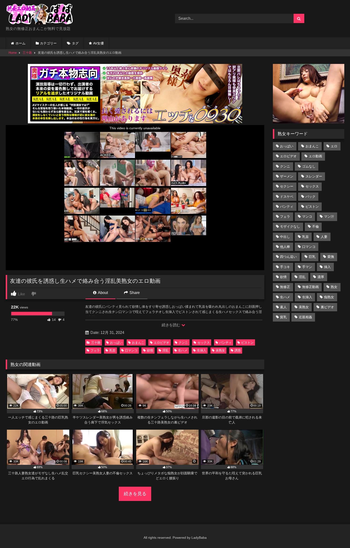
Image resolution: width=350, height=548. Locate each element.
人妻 (324, 237)
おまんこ (138, 342)
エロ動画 (315, 156)
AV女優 (98, 43)
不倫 (315, 226)
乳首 (112, 350)
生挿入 (201, 350)
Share (134, 293)
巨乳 (312, 257)
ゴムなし (308, 166)
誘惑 (238, 350)
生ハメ (182, 350)
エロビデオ (161, 342)
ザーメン (286, 176)
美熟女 (220, 350)
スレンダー (313, 176)
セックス (203, 342)
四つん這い (288, 257)
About (102, 293)
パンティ (225, 342)
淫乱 (165, 350)
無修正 (285, 287)
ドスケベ (286, 196)
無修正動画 (310, 287)
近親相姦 (305, 317)
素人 (283, 307)
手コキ (285, 267)
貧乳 (283, 317)
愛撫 (330, 257)
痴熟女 (329, 297)
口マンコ (131, 350)
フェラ (95, 350)
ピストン (247, 342)
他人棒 (285, 247)
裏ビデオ (327, 307)
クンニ (183, 342)
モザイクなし (290, 226)
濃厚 (320, 277)
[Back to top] (335, 533)
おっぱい (116, 342)
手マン (307, 267)
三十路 (27, 52)
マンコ (307, 216)
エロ (334, 146)
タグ (75, 43)
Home (13, 52)
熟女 (334, 287)
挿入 (327, 267)
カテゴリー (48, 43)
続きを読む (171, 325)
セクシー (286, 186)
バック (310, 196)
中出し (285, 237)
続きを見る (135, 493)
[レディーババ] (41, 15)
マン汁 (329, 216)
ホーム (20, 43)
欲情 (150, 350)
